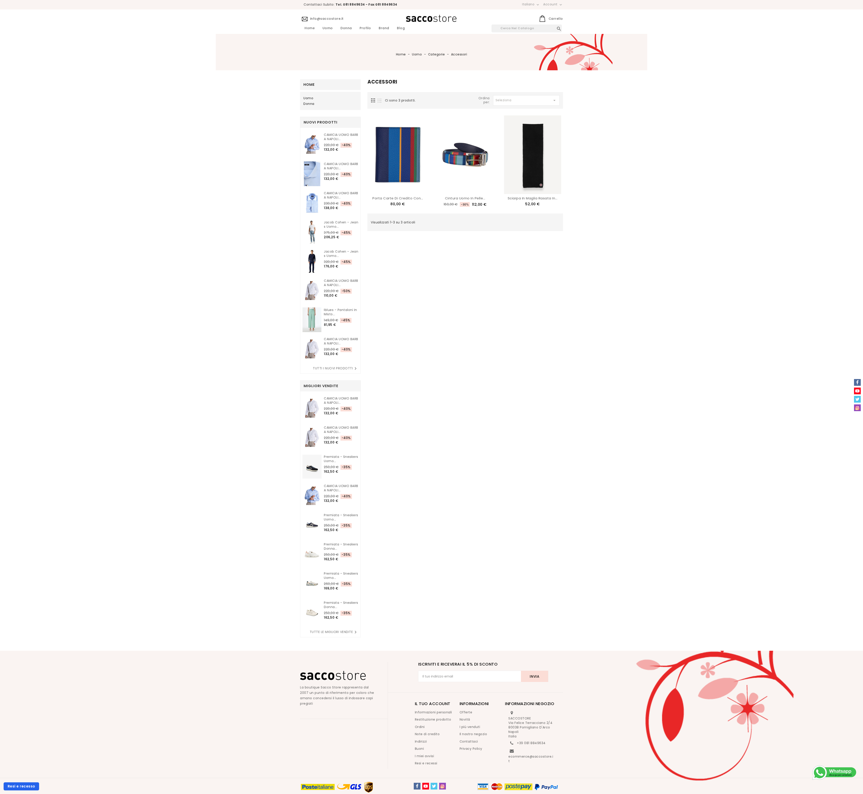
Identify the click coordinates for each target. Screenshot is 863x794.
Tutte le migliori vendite (334, 632)
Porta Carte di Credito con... (397, 198)
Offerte (466, 712)
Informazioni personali (433, 712)
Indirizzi (421, 741)
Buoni (419, 748)
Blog (401, 28)
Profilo (365, 28)
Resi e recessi (426, 763)
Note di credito (427, 734)
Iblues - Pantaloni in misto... (340, 312)
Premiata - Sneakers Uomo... (341, 458)
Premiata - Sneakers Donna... (341, 546)
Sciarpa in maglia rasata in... (533, 198)
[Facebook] (417, 786)
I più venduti (470, 727)
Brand (384, 28)
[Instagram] (442, 786)
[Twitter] (434, 786)
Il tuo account (432, 703)
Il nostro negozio (473, 734)
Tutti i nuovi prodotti (335, 368)
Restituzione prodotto (433, 719)
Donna (346, 28)
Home (310, 28)
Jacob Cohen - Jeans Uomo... (341, 224)
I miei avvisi (424, 756)
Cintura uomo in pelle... (465, 198)
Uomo (328, 28)
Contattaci (469, 741)
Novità (465, 719)
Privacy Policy (471, 748)
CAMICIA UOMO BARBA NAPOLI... (341, 136)
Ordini (420, 727)
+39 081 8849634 (531, 743)
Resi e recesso (21, 786)
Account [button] (553, 4)
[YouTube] (425, 786)
